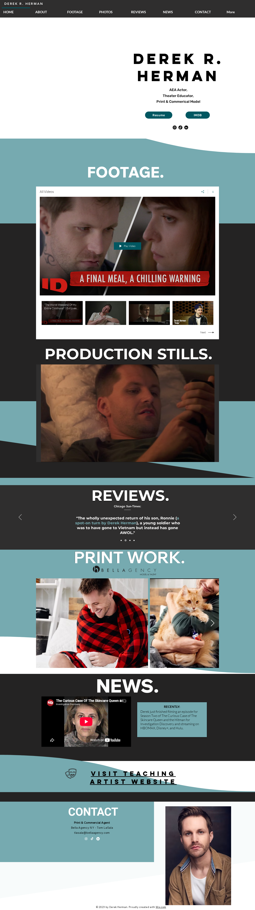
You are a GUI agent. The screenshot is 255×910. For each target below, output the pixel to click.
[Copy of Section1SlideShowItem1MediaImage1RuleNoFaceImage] (134, 540)
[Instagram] (175, 127)
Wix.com (161, 907)
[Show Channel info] (211, 191)
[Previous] (20, 517)
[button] (127, 413)
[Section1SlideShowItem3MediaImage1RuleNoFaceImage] (129, 540)
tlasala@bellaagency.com (92, 832)
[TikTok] (180, 127)
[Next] (234, 517)
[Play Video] (62, 313)
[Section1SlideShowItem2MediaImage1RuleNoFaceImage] (125, 540)
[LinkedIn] (186, 127)
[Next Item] (212, 623)
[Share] (203, 191)
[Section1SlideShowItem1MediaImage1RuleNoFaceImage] (121, 540)
